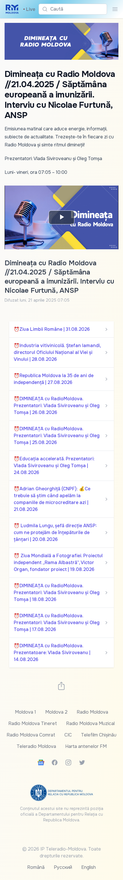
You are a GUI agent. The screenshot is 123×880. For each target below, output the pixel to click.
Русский (63, 867)
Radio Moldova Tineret (32, 723)
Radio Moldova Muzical (90, 723)
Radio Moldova (92, 712)
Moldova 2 (56, 712)
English (88, 867)
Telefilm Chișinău (98, 735)
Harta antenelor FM (86, 746)
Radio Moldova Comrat (31, 735)
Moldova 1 (25, 712)
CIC (68, 735)
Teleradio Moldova (36, 746)
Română (36, 867)
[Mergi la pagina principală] (12, 9)
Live (29, 9)
